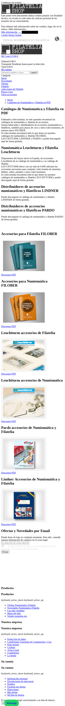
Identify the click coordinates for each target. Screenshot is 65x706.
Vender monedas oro (17, 616)
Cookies (11, 647)
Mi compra (6, 69)
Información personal (17, 678)
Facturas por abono (16, 687)
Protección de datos (16, 639)
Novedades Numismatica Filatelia (23, 608)
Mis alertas (12, 692)
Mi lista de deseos (15, 695)
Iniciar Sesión (14, 35)
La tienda (11, 655)
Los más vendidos (15, 610)
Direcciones (13, 689)
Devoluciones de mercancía (20, 681)
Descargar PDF (8, 275)
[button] (32, 56)
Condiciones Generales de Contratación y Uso (29, 642)
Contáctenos (13, 653)
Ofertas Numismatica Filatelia (21, 605)
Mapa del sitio (14, 613)
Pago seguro (13, 644)
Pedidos (11, 684)
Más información (11, 32)
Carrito (4, 35)
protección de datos (10, 582)
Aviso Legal (13, 650)
